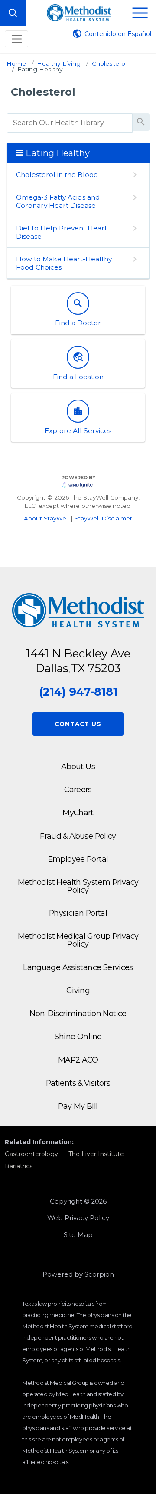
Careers (78, 789)
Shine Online (78, 1036)
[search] (69, 123)
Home (16, 63)
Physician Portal (78, 912)
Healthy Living (59, 63)
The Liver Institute (96, 1154)
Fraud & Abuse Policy (78, 835)
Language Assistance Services (78, 967)
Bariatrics (18, 1166)
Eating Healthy (40, 69)
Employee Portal (78, 859)
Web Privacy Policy (78, 1218)
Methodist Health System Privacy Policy (78, 885)
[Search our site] (13, 13)
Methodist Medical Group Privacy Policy (78, 939)
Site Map (78, 1235)
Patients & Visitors (78, 1082)
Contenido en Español (117, 34)
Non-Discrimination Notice (78, 1013)
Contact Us (78, 723)
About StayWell (46, 518)
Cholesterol (109, 63)
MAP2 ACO (78, 1059)
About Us (78, 766)
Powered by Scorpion (78, 1274)
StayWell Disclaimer (103, 518)
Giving (78, 990)
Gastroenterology (31, 1154)
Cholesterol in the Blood (57, 174)
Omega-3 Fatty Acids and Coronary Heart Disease (58, 201)
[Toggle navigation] (16, 38)
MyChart (78, 812)
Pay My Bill (78, 1105)
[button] (140, 12)
